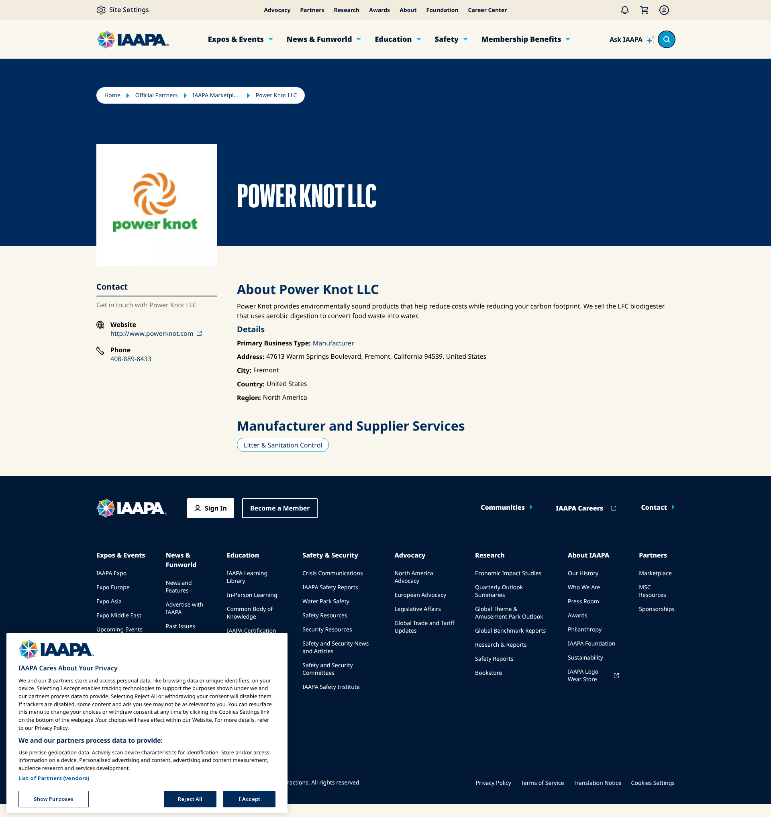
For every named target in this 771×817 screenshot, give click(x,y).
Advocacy (277, 10)
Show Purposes (54, 798)
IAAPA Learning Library (247, 577)
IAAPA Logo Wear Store (583, 675)
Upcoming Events (119, 629)
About (408, 10)
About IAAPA (588, 555)
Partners (312, 10)
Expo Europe (113, 587)
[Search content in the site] (667, 39)
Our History (583, 573)
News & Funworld (319, 39)
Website (123, 325)
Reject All (190, 798)
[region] (147, 723)
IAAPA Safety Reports (330, 587)
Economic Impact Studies (508, 573)
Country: (251, 384)
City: (244, 370)
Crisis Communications (332, 573)
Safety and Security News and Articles (335, 647)
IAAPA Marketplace (217, 95)
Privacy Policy (493, 783)
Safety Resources (324, 615)
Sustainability (585, 658)
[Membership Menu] (664, 10)
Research (347, 10)
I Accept (249, 798)
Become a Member (280, 508)
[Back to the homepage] (131, 508)
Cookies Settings (653, 783)
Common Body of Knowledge (250, 613)
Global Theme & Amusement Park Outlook (509, 613)
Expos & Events (236, 39)
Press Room (583, 601)
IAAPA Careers (579, 508)
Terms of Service (542, 783)
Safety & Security (330, 555)
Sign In (216, 508)
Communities (503, 507)
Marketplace (655, 573)
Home (112, 95)
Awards (379, 10)
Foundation (442, 10)
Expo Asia (109, 601)
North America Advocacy (413, 577)
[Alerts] (624, 10)
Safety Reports (494, 659)
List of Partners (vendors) (54, 777)
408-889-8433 (130, 358)
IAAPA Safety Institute (331, 687)
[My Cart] (644, 10)
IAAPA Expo (111, 573)
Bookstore (488, 673)
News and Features (179, 586)
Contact (654, 507)
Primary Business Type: (274, 343)
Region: (249, 397)
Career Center (487, 10)
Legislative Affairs (417, 609)
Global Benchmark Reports (510, 631)
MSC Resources (652, 591)
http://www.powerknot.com (152, 333)
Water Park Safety (325, 601)
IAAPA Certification (251, 631)
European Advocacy (420, 595)
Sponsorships (657, 609)
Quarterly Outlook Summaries (499, 591)
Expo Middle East (118, 615)
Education (393, 39)
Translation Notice (598, 783)
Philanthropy (585, 629)
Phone (120, 350)
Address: (250, 356)
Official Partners (156, 95)
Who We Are (584, 587)
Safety (447, 39)
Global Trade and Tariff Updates (424, 627)
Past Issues (180, 626)
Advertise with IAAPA (185, 608)
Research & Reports (501, 645)
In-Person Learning (252, 595)
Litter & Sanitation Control (283, 445)
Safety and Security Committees (327, 669)
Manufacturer (333, 343)
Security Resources (327, 629)
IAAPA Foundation (591, 643)
